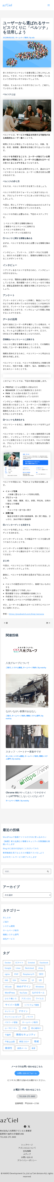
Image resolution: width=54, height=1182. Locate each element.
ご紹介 (8, 667)
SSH (14, 980)
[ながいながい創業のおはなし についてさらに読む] (27, 690)
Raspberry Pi (28, 974)
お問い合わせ (27, 1157)
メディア (27, 1154)
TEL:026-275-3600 (27, 1096)
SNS (6, 980)
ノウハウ (29, 1016)
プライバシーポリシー (27, 1160)
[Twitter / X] (29, 1126)
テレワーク (9, 1011)
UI (33, 980)
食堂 (33, 1048)
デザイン (23, 1011)
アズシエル (26, 998)
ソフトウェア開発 (31, 1005)
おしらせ (9, 756)
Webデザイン (24, 986)
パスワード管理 (11, 1022)
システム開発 (17, 667)
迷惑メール (22, 1048)
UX (40, 980)
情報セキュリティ (26, 1034)
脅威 (36, 1041)
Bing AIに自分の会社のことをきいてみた (21, 848)
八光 (24, 1028)
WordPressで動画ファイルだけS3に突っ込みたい (24, 837)
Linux (18, 968)
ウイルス (40, 998)
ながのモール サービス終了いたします (20, 857)
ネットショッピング (13, 1016)
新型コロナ (24, 1041)
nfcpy (40, 968)
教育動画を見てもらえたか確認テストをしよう (23, 852)
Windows (40, 986)
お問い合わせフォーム (27, 1073)
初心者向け (36, 1028)
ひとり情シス (11, 998)
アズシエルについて (27, 1147)
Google (8, 968)
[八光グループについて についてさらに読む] (27, 649)
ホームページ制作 (21, 37)
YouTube (23, 992)
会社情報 (27, 1151)
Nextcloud (29, 968)
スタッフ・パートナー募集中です (23, 751)
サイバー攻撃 (12, 1004)
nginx (7, 974)
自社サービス (9, 938)
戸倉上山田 (10, 1041)
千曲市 (8, 1034)
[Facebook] (25, 1126)
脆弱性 (8, 1048)
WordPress (10, 992)
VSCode (8, 986)
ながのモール (38, 992)
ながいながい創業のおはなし (21, 711)
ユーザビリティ (11, 1028)
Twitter (23, 980)
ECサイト (19, 962)
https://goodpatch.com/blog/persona (26, 613)
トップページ (27, 1144)
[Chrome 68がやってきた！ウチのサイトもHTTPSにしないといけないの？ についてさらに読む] (27, 776)
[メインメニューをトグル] (48, 5)
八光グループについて (17, 663)
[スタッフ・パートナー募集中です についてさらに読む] (27, 736)
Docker (8, 962)
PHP (16, 974)
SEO (41, 974)
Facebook (44, 962)
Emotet (31, 962)
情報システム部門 (33, 715)
